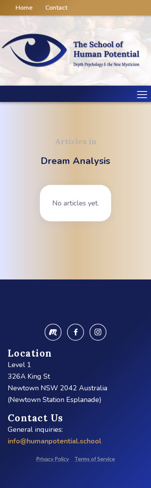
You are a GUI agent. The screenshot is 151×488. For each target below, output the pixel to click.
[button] (140, 93)
